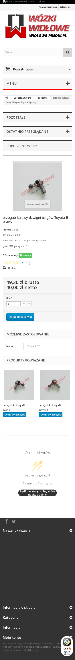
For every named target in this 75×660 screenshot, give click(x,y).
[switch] (67, 653)
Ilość (9, 298)
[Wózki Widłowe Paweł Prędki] (37, 26)
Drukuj (12, 268)
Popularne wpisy (21, 146)
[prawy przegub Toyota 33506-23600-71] (19, 385)
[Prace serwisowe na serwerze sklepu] (37, 2)
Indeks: (7, 229)
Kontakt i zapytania (48, 7)
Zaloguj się (65, 7)
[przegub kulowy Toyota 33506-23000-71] (55, 385)
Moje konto (12, 637)
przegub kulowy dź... (15, 405)
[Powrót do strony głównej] (6, 98)
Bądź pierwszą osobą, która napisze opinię (37, 493)
